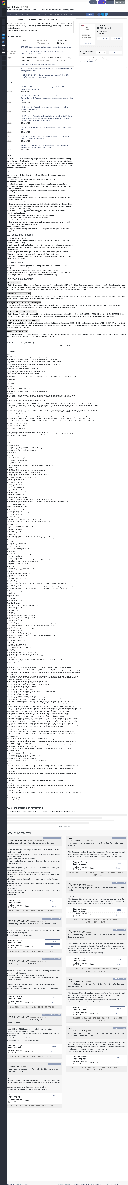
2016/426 (33, 911)
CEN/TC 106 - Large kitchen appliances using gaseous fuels (42, 51)
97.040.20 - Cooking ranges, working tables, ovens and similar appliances (46, 47)
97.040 (85, 62)
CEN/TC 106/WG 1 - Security (31, 54)
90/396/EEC (105, 873)
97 (81, 62)
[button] (90, 14)
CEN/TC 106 (68, 14)
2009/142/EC (43, 14)
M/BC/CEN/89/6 (56, 14)
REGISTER (120, 2)
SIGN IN (110, 2)
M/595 (40, 911)
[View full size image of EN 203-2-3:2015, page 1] (87, 34)
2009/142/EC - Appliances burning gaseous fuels (38, 64)
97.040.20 (33, 14)
